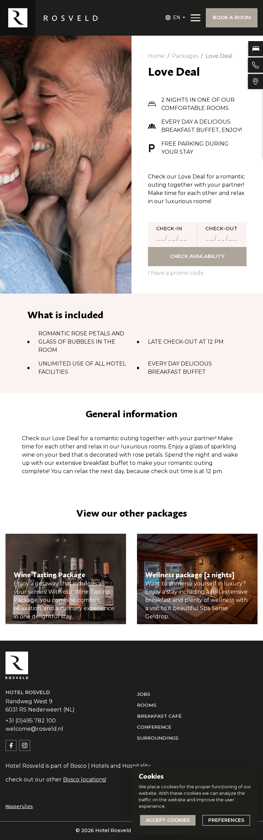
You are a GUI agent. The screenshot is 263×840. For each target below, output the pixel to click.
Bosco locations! (84, 779)
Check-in (169, 228)
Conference (154, 727)
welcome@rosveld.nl (34, 729)
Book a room (232, 17)
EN (176, 17)
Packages (185, 56)
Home (156, 56)
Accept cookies (168, 820)
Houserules (19, 806)
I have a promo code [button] (176, 273)
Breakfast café (159, 716)
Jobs (143, 694)
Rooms (146, 705)
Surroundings (157, 738)
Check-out (221, 228)
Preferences (226, 820)
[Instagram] (24, 745)
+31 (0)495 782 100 (30, 720)
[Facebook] (10, 745)
